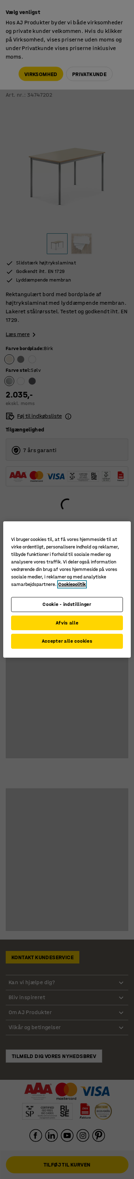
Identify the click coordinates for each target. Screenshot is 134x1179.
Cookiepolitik (72, 584)
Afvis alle (67, 623)
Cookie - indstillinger (67, 604)
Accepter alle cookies (67, 641)
